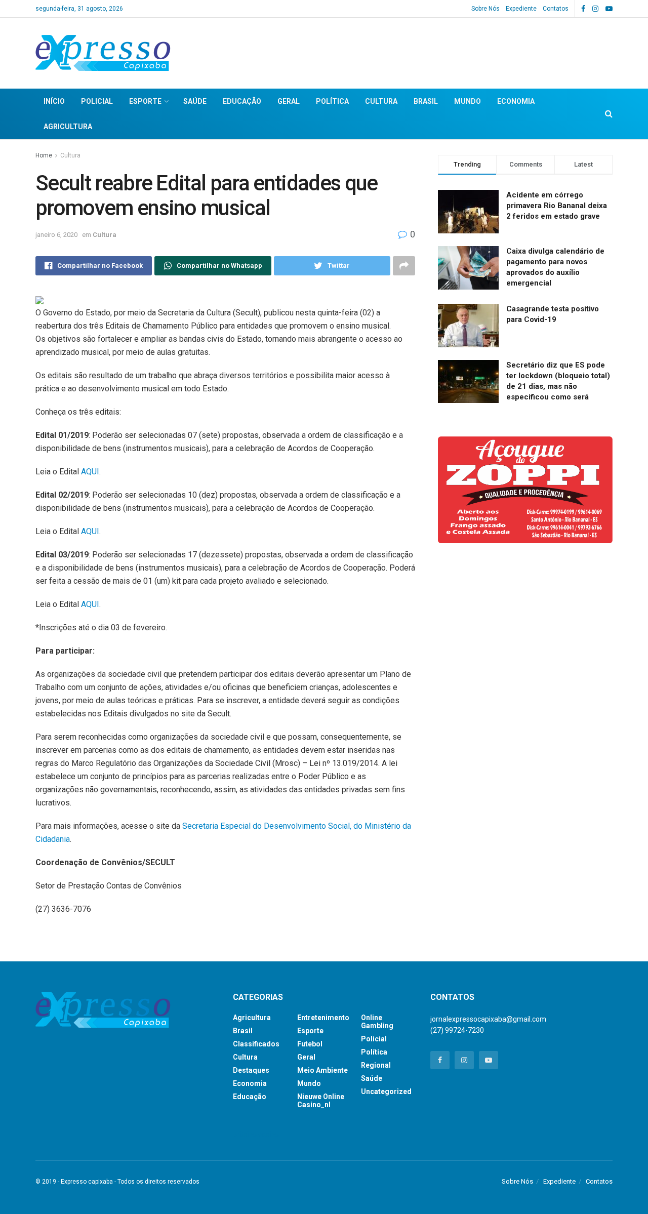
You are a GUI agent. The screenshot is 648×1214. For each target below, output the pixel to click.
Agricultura (68, 127)
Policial (97, 101)
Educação (242, 101)
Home (43, 155)
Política (332, 101)
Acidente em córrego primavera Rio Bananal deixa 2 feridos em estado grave (556, 205)
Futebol (309, 1044)
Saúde (195, 101)
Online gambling (377, 1022)
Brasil (426, 101)
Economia (516, 101)
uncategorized (386, 1091)
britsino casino (256, 1134)
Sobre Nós (485, 8)
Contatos (556, 8)
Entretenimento (323, 1018)
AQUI (90, 471)
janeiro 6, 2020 (56, 234)
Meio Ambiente (322, 1070)
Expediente (521, 8)
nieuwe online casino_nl (320, 1100)
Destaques (251, 1070)
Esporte (145, 101)
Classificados (256, 1044)
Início (54, 101)
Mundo (467, 101)
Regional (376, 1065)
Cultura (381, 101)
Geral (288, 101)
